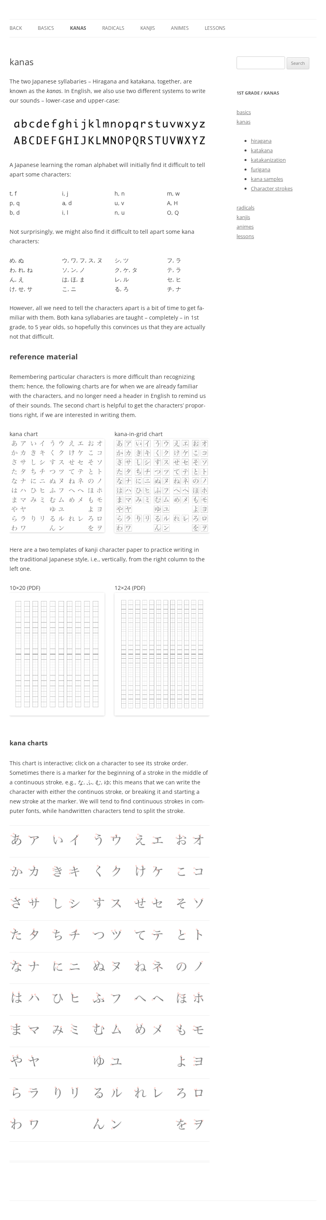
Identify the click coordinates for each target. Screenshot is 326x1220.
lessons (215, 28)
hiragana (261, 140)
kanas (78, 28)
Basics (46, 28)
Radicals (113, 28)
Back (16, 28)
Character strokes (272, 188)
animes (180, 28)
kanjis (147, 28)
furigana (260, 169)
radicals (245, 207)
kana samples (267, 178)
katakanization (268, 159)
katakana (262, 150)
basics (244, 112)
